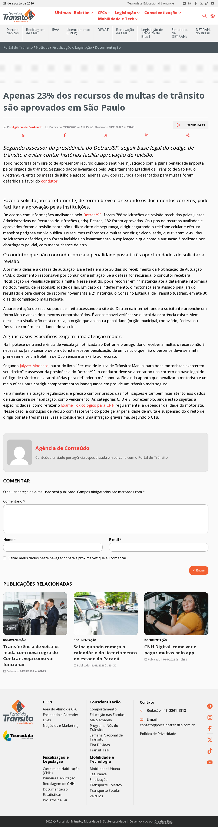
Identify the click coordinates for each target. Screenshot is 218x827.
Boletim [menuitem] (82, 12)
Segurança (98, 774)
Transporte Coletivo (106, 785)
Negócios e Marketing (61, 726)
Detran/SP (92, 214)
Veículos (96, 796)
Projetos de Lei (55, 800)
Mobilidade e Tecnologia (102, 759)
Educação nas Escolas (107, 715)
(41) (174, 710)
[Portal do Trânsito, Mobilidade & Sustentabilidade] (18, 712)
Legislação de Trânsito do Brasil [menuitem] (152, 33)
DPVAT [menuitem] (103, 29)
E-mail (115, 539)
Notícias (42, 47)
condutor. (49, 181)
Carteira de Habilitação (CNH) (61, 771)
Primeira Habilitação (59, 778)
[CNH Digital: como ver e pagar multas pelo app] (176, 613)
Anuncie (168, 3)
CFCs (47, 702)
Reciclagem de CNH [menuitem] (35, 31)
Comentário (14, 501)
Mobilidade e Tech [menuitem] (116, 18)
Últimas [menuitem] (63, 12)
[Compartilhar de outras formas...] (188, 135)
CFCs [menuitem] (102, 12)
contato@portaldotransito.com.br (167, 725)
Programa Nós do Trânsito (104, 728)
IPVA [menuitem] (55, 29)
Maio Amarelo (101, 720)
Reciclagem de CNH (59, 784)
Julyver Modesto (34, 365)
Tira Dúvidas (100, 745)
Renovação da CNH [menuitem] (125, 31)
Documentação (55, 789)
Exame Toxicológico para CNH (88, 405)
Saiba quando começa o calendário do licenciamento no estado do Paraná (105, 652)
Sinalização (99, 780)
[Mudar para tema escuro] (212, 15)
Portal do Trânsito (18, 47)
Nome (9, 539)
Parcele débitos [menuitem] (13, 31)
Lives (47, 720)
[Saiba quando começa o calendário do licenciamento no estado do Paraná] (106, 613)
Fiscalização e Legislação (72, 47)
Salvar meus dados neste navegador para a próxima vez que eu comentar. (68, 558)
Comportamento (103, 709)
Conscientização (105, 702)
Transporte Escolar (105, 791)
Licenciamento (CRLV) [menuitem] (78, 31)
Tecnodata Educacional (143, 3)
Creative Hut (163, 821)
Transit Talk (99, 750)
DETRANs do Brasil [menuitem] (203, 31)
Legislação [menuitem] (125, 12)
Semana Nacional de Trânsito (106, 737)
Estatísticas (52, 795)
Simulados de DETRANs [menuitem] (180, 33)
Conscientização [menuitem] (161, 12)
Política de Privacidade (158, 733)
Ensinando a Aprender (60, 715)
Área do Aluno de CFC (60, 709)
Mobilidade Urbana (105, 769)
